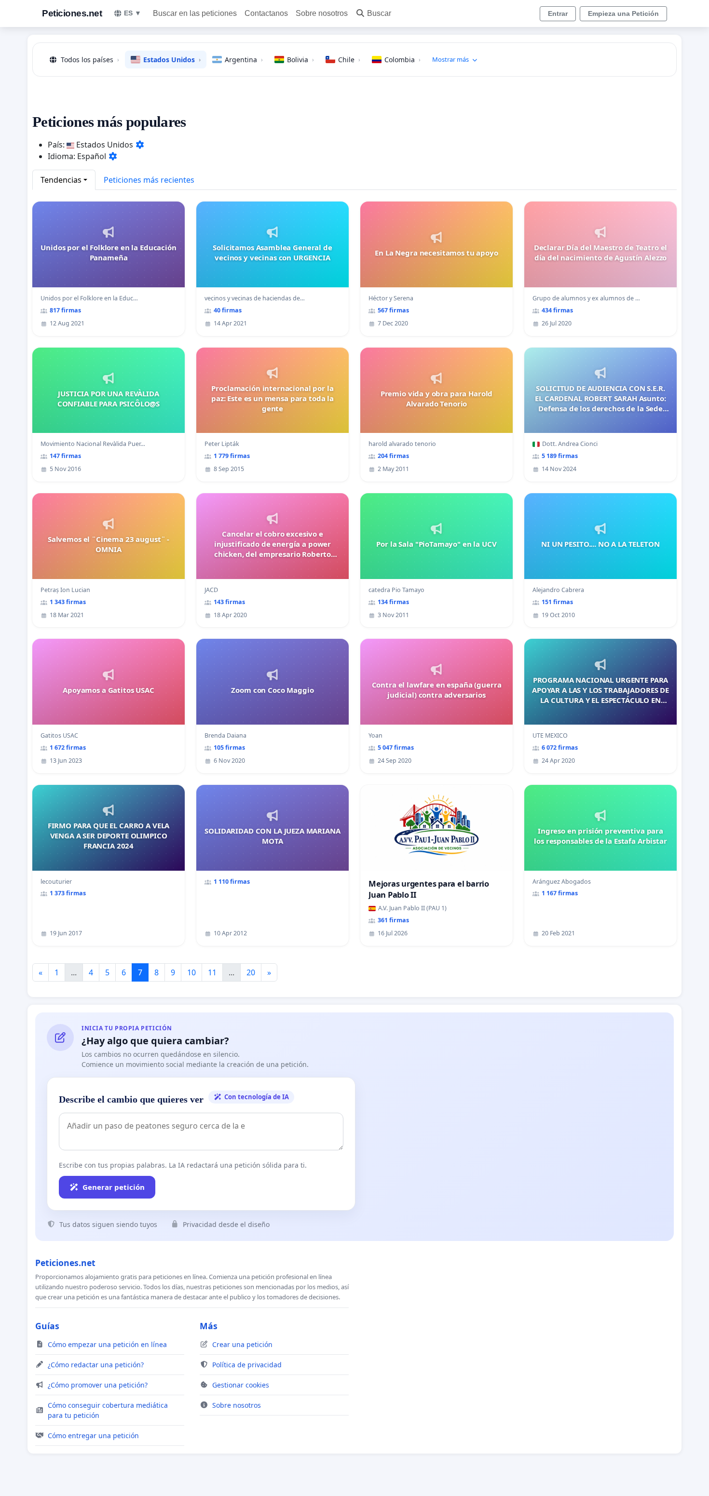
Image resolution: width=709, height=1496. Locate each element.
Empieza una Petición (623, 13)
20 (250, 972)
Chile (349, 59)
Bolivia (300, 59)
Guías (47, 1326)
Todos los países (90, 59)
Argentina (244, 59)
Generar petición (113, 1187)
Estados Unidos (172, 59)
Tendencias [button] (61, 180)
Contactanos (266, 13)
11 (212, 972)
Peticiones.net (72, 13)
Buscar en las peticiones (195, 13)
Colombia (402, 59)
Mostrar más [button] (450, 59)
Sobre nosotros (322, 13)
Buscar (379, 13)
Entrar (558, 13)
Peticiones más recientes (149, 180)
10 (191, 972)
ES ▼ (132, 13)
